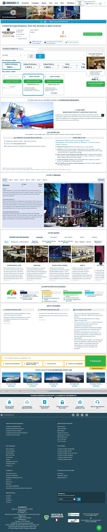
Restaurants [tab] (14, 242)
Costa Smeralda (62, 428)
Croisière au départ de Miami (65, 455)
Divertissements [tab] (24, 242)
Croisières (3, 391)
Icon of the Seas (62, 439)
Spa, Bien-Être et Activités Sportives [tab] (65, 242)
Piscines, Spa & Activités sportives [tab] (49, 242)
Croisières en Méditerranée (13, 426)
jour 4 (22, 180)
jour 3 (16, 180)
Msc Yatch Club (10, 455)
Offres (62, 3)
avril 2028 (5, 55)
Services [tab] (88, 242)
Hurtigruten (9, 465)
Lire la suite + (7, 280)
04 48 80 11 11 (23, 512)
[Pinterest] (86, 415)
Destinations (25, 3)
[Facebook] (73, 415)
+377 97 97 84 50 (25, 521)
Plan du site (9, 482)
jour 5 (27, 180)
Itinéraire (101, 180)
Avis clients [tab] (68, 237)
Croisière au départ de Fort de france (67, 453)
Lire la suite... (7, 323)
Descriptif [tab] (53, 237)
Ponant (8, 459)
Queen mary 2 (61, 426)
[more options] (104, 3)
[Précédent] (4, 115)
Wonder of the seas (63, 432)
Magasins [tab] (82, 242)
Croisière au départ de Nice (65, 451)
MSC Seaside (61, 430)
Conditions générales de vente (14, 477)
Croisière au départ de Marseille (66, 449)
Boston (21, 49)
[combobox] (43, 358)
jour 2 (10, 180)
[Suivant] (102, 115)
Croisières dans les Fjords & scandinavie (16, 432)
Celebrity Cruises (10, 463)
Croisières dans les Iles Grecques (15, 428)
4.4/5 (13, 36)
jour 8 (44, 180)
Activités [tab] (39, 237)
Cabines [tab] (94, 237)
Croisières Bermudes (13, 391)
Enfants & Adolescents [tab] (34, 242)
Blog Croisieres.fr (62, 477)
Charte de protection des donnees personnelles (19, 488)
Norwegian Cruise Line (27, 391)
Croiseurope (9, 457)
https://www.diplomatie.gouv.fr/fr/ (83, 322)
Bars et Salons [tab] (7, 242)
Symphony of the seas (64, 435)
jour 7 (39, 180)
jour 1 (5, 180)
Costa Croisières (10, 451)
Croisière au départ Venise (65, 459)
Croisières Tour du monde (13, 435)
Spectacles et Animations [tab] (98, 242)
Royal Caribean (10, 453)
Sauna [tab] (76, 242)
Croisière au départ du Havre (65, 457)
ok (79, 499)
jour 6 (33, 180)
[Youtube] (77, 415)
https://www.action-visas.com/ (88, 331)
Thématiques (70, 3)
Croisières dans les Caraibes (13, 430)
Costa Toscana (62, 441)
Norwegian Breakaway (41, 391)
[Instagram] (82, 415)
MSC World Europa (62, 437)
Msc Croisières (10, 449)
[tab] (35, 42)
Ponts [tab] (82, 237)
